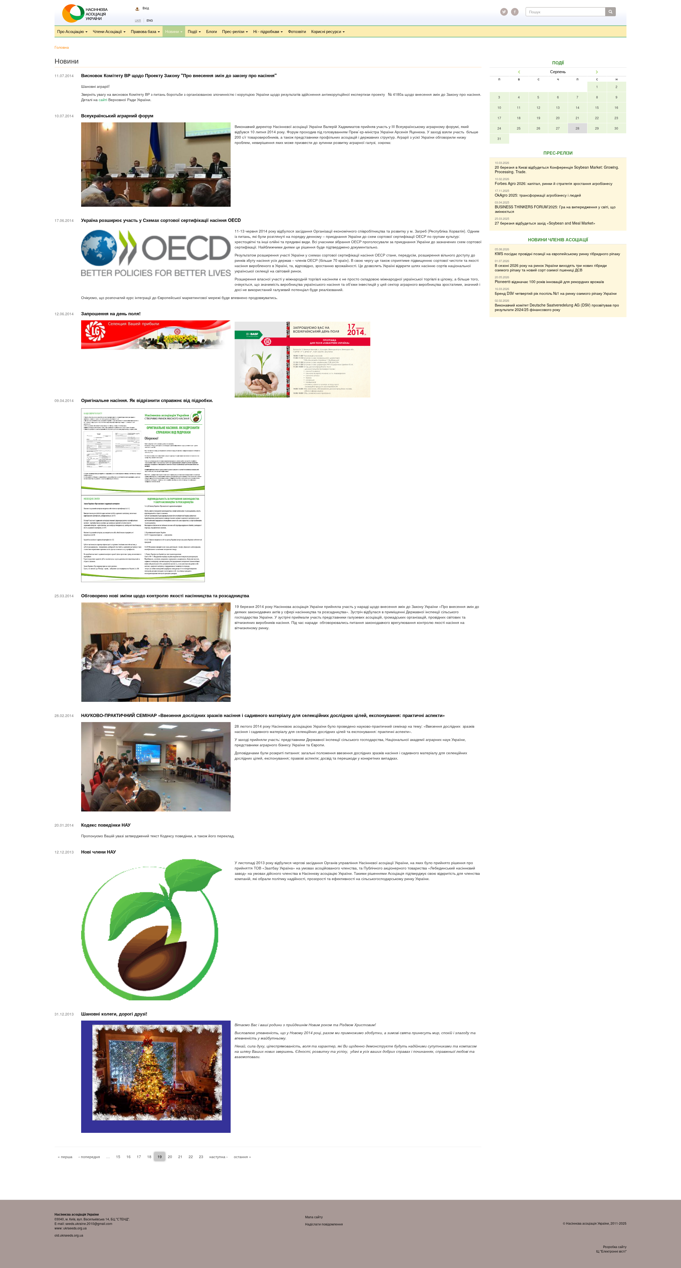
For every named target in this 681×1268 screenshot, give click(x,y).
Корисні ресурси (326, 31)
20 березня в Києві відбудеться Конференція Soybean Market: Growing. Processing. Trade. (557, 169)
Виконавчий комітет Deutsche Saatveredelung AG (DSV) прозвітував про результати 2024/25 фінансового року (557, 307)
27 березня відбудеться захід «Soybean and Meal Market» (545, 223)
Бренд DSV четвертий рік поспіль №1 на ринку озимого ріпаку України (556, 293)
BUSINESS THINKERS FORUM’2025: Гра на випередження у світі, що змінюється (555, 209)
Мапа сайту (314, 1217)
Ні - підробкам (266, 31)
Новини (172, 31)
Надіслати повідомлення (324, 1224)
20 (170, 1156)
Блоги (211, 31)
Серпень (558, 71)
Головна (62, 47)
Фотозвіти (297, 31)
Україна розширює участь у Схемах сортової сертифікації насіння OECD (161, 220)
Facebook (515, 12)
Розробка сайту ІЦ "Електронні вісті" (611, 1248)
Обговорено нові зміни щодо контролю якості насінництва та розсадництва (165, 595)
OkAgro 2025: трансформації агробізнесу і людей (538, 195)
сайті (103, 99)
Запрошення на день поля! (111, 313)
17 (139, 1156)
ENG (150, 20)
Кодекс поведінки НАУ (106, 825)
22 (191, 1156)
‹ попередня (89, 1156)
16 (128, 1156)
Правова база (144, 31)
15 (118, 1156)
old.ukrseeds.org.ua (69, 1235)
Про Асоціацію (71, 31)
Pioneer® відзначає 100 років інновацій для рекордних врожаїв (549, 281)
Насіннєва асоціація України (88, 13)
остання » (242, 1156)
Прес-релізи (233, 31)
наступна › (218, 1156)
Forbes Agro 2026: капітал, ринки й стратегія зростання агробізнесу (553, 183)
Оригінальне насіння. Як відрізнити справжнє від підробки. (147, 400)
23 (201, 1156)
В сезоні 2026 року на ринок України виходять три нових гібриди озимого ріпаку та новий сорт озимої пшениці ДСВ (551, 267)
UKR (138, 20)
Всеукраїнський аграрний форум (117, 115)
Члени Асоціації (108, 31)
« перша (65, 1156)
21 (180, 1156)
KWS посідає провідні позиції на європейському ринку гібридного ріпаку (557, 253)
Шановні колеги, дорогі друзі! (114, 1013)
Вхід (146, 8)
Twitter (504, 12)
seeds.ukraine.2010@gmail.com (88, 1223)
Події (193, 31)
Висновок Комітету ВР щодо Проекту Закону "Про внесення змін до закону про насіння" (179, 75)
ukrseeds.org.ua (75, 1228)
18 (149, 1156)
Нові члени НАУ (98, 851)
